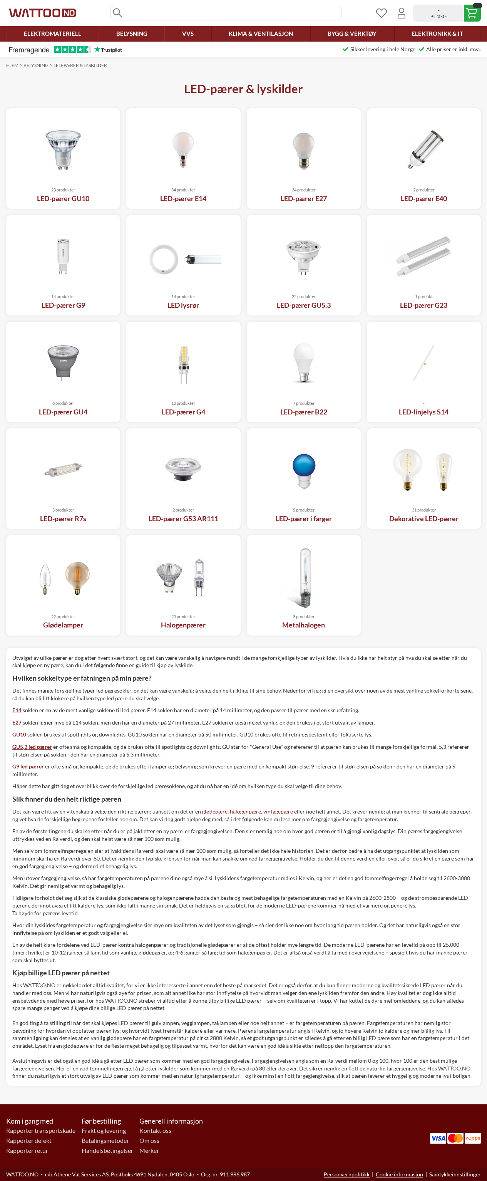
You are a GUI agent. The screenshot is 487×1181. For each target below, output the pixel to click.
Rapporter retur (27, 1150)
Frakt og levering (104, 1130)
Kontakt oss (155, 1130)
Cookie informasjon (399, 1174)
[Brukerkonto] (401, 13)
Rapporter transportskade (40, 1130)
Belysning (36, 65)
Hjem (12, 65)
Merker (149, 1150)
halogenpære (245, 811)
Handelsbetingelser (107, 1150)
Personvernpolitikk (347, 1174)
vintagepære (278, 811)
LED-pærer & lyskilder (80, 65)
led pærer (32, 746)
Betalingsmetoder (105, 1140)
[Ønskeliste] (381, 13)
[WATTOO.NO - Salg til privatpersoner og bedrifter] (42, 13)
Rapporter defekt (29, 1140)
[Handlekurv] (447, 13)
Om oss (149, 1140)
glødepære (215, 811)
